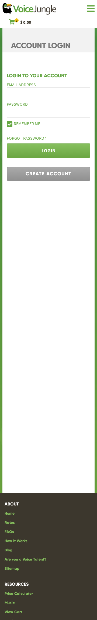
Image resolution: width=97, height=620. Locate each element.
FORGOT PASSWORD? (26, 138)
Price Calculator (19, 593)
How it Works (16, 541)
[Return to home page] (29, 9)
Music (10, 603)
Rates (10, 522)
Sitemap (12, 568)
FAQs (9, 531)
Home (10, 513)
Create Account (48, 174)
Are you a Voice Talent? (25, 559)
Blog (8, 550)
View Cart (13, 612)
